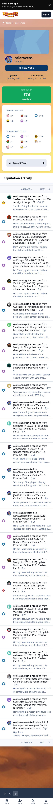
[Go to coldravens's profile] (9, 403)
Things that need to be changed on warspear (32, 308)
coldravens (19, 196)
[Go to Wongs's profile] (9, 345)
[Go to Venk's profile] (9, 281)
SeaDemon (19, 199)
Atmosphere (19, 449)
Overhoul (18, 306)
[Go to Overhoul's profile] (9, 304)
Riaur (40, 492)
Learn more (5, 5)
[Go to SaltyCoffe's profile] (9, 700)
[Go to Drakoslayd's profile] (9, 217)
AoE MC (32, 219)
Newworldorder (21, 515)
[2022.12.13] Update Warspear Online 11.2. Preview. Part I (29, 407)
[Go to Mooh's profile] (9, 676)
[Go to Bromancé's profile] (9, 386)
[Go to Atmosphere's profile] (9, 447)
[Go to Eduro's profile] (9, 583)
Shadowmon (19, 327)
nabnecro (42, 402)
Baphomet (18, 632)
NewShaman (20, 472)
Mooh (16, 678)
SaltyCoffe (18, 702)
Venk (16, 283)
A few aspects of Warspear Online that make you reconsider (31, 680)
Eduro (16, 585)
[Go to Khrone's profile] (9, 235)
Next (42, 189)
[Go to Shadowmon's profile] (9, 325)
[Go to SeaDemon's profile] (9, 197)
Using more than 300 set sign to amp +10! (32, 201)
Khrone (17, 237)
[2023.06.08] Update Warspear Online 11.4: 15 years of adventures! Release (31, 239)
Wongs (16, 347)
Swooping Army (36, 367)
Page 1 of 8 (25, 189)
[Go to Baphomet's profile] (9, 630)
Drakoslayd (19, 219)
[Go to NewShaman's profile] (9, 537)
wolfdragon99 (20, 260)
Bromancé (18, 388)
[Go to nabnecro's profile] (9, 423)
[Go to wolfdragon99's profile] (9, 258)
